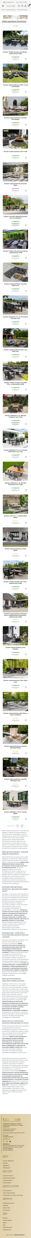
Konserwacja (6, 1210)
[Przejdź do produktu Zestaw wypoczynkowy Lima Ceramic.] (15, 635)
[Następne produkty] (17, 826)
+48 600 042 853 (23, 2)
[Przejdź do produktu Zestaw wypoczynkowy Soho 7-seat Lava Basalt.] (15, 73)
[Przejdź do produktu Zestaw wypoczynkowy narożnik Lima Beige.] (15, 106)
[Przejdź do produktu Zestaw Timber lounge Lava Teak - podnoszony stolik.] (15, 570)
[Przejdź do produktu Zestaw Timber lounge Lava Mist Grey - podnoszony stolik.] (15, 370)
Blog (4, 1225)
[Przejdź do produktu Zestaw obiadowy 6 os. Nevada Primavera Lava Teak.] (15, 471)
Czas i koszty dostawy (9, 1193)
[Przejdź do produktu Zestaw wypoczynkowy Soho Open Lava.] (15, 668)
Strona (8, 825)
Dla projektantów (7, 1227)
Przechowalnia (7, 1182)
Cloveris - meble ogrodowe (8, 9)
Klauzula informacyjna (9, 1178)
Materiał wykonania (22, 9)
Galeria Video (6, 1208)
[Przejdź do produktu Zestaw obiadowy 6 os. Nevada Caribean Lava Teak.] (15, 403)
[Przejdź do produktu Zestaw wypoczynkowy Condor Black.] (15, 537)
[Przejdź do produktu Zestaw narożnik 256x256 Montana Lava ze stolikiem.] (15, 204)
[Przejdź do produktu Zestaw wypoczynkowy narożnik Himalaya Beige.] (15, 734)
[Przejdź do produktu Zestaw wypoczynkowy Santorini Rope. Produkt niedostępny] (15, 171)
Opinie (4, 1222)
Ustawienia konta (7, 1180)
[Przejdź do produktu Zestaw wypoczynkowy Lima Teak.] (15, 139)
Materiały (5, 1205)
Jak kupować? (7, 1168)
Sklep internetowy (15, 1234)
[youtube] (10, 1142)
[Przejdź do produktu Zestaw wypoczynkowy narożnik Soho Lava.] (15, 272)
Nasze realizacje (7, 1220)
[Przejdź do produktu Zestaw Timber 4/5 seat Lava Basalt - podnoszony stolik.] (15, 239)
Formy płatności (7, 1190)
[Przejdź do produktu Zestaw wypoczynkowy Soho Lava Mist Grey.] (15, 338)
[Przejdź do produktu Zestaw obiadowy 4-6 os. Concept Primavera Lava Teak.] (15, 438)
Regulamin (6, 1165)
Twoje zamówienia (8, 1175)
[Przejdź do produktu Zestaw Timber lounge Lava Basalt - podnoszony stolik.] (15, 40)
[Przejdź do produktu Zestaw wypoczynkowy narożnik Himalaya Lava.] (15, 767)
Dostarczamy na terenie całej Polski (13, 1195)
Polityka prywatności (8, 1203)
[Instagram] (7, 1142)
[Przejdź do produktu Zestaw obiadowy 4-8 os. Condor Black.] (15, 800)
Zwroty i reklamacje (8, 1160)
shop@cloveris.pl (10, 2)
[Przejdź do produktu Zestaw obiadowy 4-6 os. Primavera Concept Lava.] (15, 305)
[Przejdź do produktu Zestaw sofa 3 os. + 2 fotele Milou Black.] (15, 504)
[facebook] (3, 1142)
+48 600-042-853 (8, 1130)
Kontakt (5, 1163)
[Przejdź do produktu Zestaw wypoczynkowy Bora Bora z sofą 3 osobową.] (15, 701)
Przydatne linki (7, 1229)
